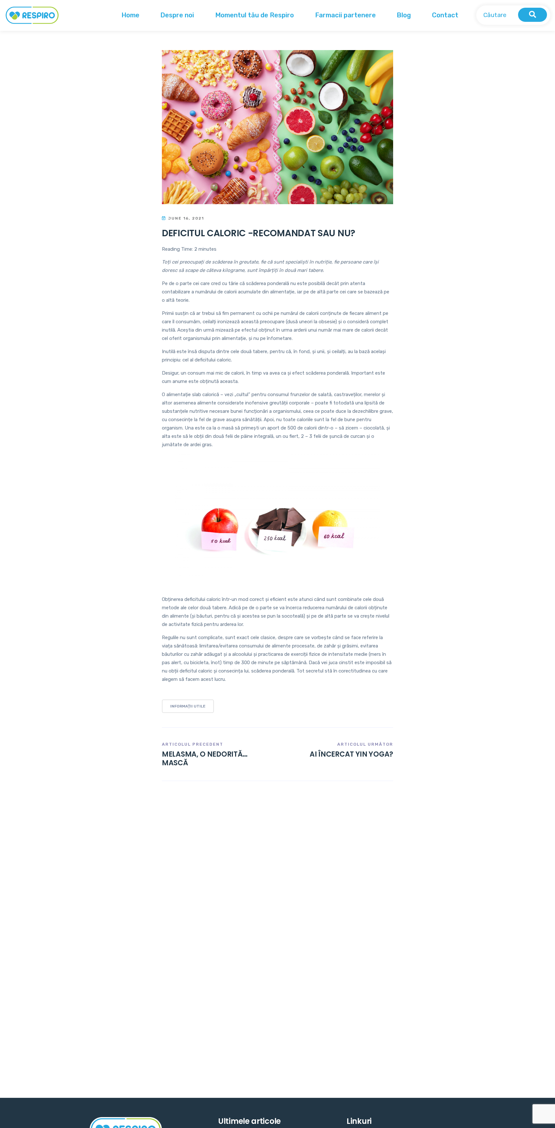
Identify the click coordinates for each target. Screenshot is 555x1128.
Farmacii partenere (345, 15)
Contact (445, 15)
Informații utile (188, 706)
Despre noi (177, 15)
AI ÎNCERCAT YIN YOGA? (351, 754)
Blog (404, 15)
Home (130, 15)
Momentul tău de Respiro (254, 15)
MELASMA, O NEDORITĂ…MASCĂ (205, 758)
